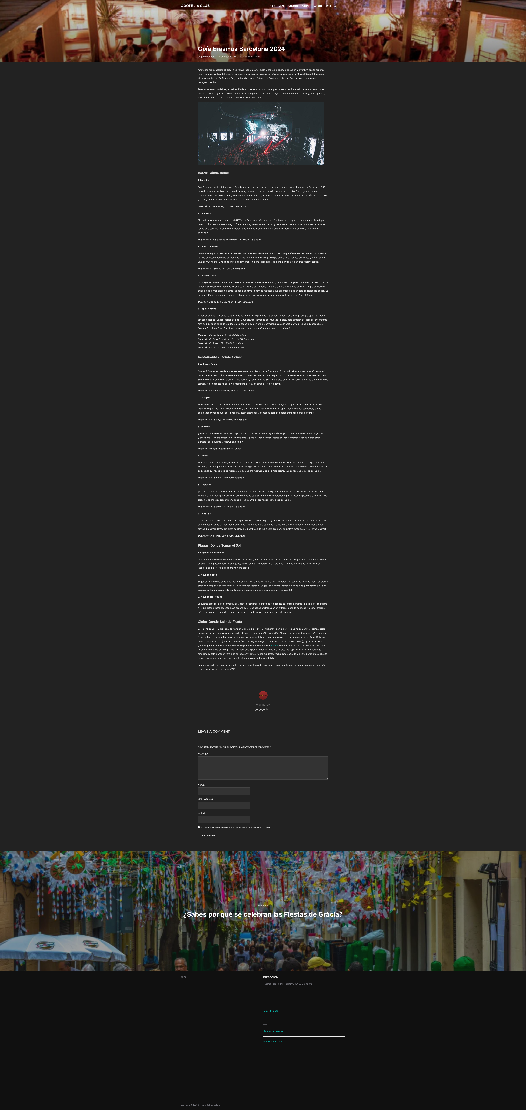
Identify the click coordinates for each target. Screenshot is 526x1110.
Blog (328, 5)
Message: (203, 753)
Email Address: (205, 799)
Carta (281, 5)
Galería (306, 5)
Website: (202, 813)
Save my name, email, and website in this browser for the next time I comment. (236, 827)
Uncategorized (228, 56)
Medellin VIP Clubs (272, 1041)
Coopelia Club (195, 6)
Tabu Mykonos (270, 1010)
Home (272, 5)
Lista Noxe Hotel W (273, 1031)
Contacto (293, 5)
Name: (201, 784)
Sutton (274, 645)
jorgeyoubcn (208, 56)
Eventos (318, 5)
